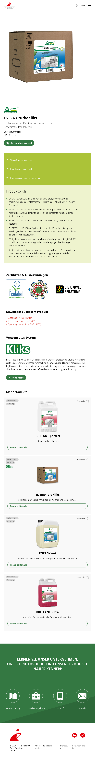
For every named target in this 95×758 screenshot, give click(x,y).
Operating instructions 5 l (24, 324)
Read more (18, 377)
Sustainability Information (20, 317)
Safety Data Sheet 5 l (22, 321)
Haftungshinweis (78, 747)
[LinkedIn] (74, 735)
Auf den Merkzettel (21, 143)
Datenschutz (25, 747)
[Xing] (82, 735)
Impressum (64, 747)
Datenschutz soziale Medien (43, 747)
